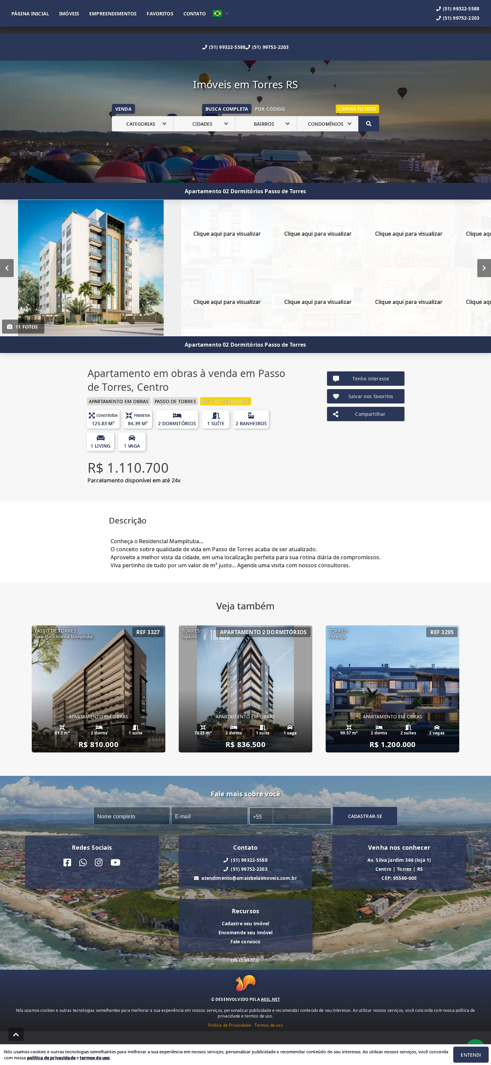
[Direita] (484, 268)
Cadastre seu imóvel (246, 923)
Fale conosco (245, 941)
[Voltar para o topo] (16, 1034)
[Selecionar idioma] (220, 13)
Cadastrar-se (365, 816)
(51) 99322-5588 (227, 47)
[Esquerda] (7, 268)
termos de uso (95, 1058)
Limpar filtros (357, 109)
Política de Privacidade (229, 1025)
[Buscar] (368, 123)
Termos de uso (269, 1025)
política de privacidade (51, 1058)
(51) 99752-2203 (270, 47)
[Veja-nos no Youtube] (115, 862)
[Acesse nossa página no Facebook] (67, 862)
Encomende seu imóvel (245, 932)
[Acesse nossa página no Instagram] (99, 862)
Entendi (471, 1055)
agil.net (270, 999)
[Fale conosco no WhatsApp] (83, 862)
